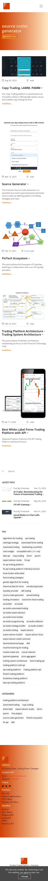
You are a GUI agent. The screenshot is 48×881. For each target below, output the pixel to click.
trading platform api (32, 669)
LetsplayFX (6, 818)
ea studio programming (13, 621)
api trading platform (12, 669)
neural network (28, 652)
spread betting (32, 595)
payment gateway (11, 656)
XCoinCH (5, 793)
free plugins (17, 713)
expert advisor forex (34, 634)
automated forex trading (32, 542)
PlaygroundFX (7, 815)
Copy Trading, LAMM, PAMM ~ (22, 88)
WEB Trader (11, 36)
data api (6, 555)
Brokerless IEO (8, 823)
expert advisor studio (12, 560)
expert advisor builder (13, 634)
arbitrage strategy (11, 542)
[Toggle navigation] (41, 6)
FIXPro (4, 820)
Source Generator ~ (15, 184)
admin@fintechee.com (17, 776)
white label (8, 709)
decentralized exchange (13, 643)
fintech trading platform (13, 674)
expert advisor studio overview (16, 639)
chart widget (8, 551)
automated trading (11, 547)
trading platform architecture (16, 700)
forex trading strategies (13, 577)
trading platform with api (14, 665)
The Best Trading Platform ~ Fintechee (24, 865)
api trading (30, 538)
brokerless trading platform (15, 678)
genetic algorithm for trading (15, 582)
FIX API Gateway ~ (22, 504)
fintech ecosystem (34, 717)
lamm (29, 555)
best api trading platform (14, 682)
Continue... (7, 103)
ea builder (7, 604)
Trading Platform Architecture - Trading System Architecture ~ (23, 332)
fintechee (15, 779)
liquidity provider (10, 590)
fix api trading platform (13, 564)
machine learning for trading (15, 647)
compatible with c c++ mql (28, 551)
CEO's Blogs (7, 799)
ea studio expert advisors (14, 612)
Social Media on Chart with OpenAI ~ (26, 516)
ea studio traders (35, 626)
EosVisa (5, 809)
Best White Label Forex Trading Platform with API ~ (23, 431)
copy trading (18, 555)
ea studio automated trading (15, 608)
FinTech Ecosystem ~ (16, 258)
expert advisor (27, 630)
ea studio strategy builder (14, 626)
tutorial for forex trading (32, 599)
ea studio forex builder (13, 617)
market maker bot (11, 652)
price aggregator (29, 656)
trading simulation (11, 599)
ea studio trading (10, 630)
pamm (37, 555)
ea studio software (35, 621)
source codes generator (13, 595)
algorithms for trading (12, 538)
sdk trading (26, 590)
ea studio (19, 604)
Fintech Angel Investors (11, 796)
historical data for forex (13, 586)
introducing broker (34, 586)
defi (28, 643)
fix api (27, 560)
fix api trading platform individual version (21, 569)
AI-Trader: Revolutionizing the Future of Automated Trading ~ (29, 493)
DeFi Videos (7, 812)
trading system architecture (15, 661)
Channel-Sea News (10, 802)
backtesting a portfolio (32, 547)
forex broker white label (13, 573)
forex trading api (37, 661)
